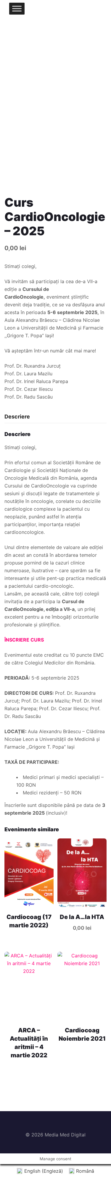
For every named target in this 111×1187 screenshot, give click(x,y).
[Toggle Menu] (17, 8)
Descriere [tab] (17, 416)
